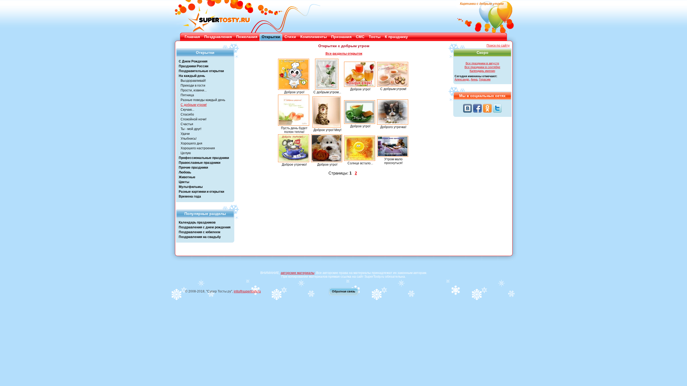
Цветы (184, 182)
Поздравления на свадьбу (200, 237)
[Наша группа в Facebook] (477, 108)
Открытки (271, 37)
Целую (186, 153)
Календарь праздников (197, 222)
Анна (474, 79)
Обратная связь (343, 291)
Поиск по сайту (498, 45)
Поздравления (218, 37)
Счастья (187, 124)
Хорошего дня (191, 143)
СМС (360, 37)
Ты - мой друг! (191, 129)
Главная (192, 37)
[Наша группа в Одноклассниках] (487, 108)
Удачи (185, 134)
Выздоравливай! (193, 81)
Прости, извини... (194, 90)
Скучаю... (187, 110)
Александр (462, 79)
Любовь (185, 172)
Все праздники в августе (482, 63)
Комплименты (313, 37)
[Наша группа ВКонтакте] (467, 108)
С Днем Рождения (193, 61)
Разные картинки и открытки (201, 192)
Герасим (485, 79)
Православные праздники (199, 163)
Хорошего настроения (198, 148)
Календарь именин (482, 70)
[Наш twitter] (497, 108)
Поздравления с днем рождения (205, 227)
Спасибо (187, 114)
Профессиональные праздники (204, 158)
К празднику (396, 37)
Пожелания (246, 37)
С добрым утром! (194, 105)
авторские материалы (298, 273)
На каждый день (192, 76)
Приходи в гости (193, 85)
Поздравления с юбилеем (199, 232)
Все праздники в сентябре (482, 67)
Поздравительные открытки (201, 71)
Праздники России (193, 66)
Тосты (375, 37)
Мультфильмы (191, 187)
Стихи (290, 37)
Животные (187, 177)
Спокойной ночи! (193, 119)
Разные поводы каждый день (203, 100)
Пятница (187, 95)
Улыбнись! (188, 138)
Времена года (190, 196)
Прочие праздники (193, 167)
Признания (341, 37)
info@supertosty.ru (247, 291)
